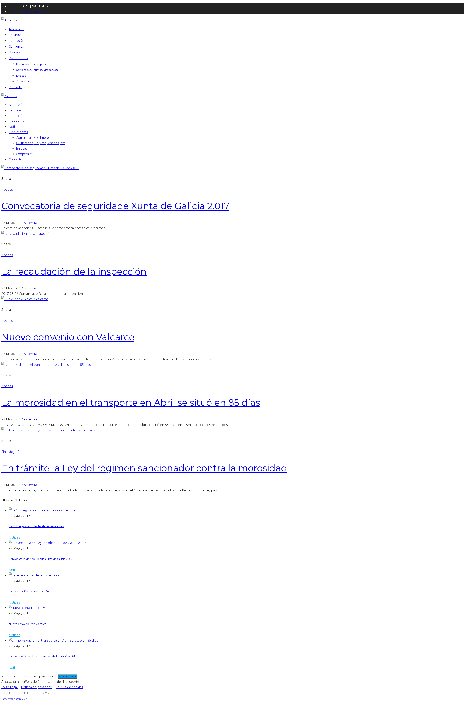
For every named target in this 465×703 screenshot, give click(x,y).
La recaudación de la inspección (74, 271)
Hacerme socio (67, 676)
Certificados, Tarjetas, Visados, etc (37, 70)
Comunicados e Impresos (32, 64)
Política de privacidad (36, 687)
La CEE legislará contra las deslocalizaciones (36, 526)
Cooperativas (24, 81)
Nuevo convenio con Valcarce (67, 337)
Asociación (16, 29)
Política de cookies (69, 687)
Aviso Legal (9, 687)
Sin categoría (10, 451)
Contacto (15, 87)
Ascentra (30, 222)
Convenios (16, 46)
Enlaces (21, 75)
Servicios (15, 35)
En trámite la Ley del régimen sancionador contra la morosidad (144, 468)
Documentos (18, 58)
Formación (16, 40)
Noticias (14, 52)
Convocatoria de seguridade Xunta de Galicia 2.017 (115, 206)
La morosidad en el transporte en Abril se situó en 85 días (130, 402)
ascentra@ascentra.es (27, 11)
